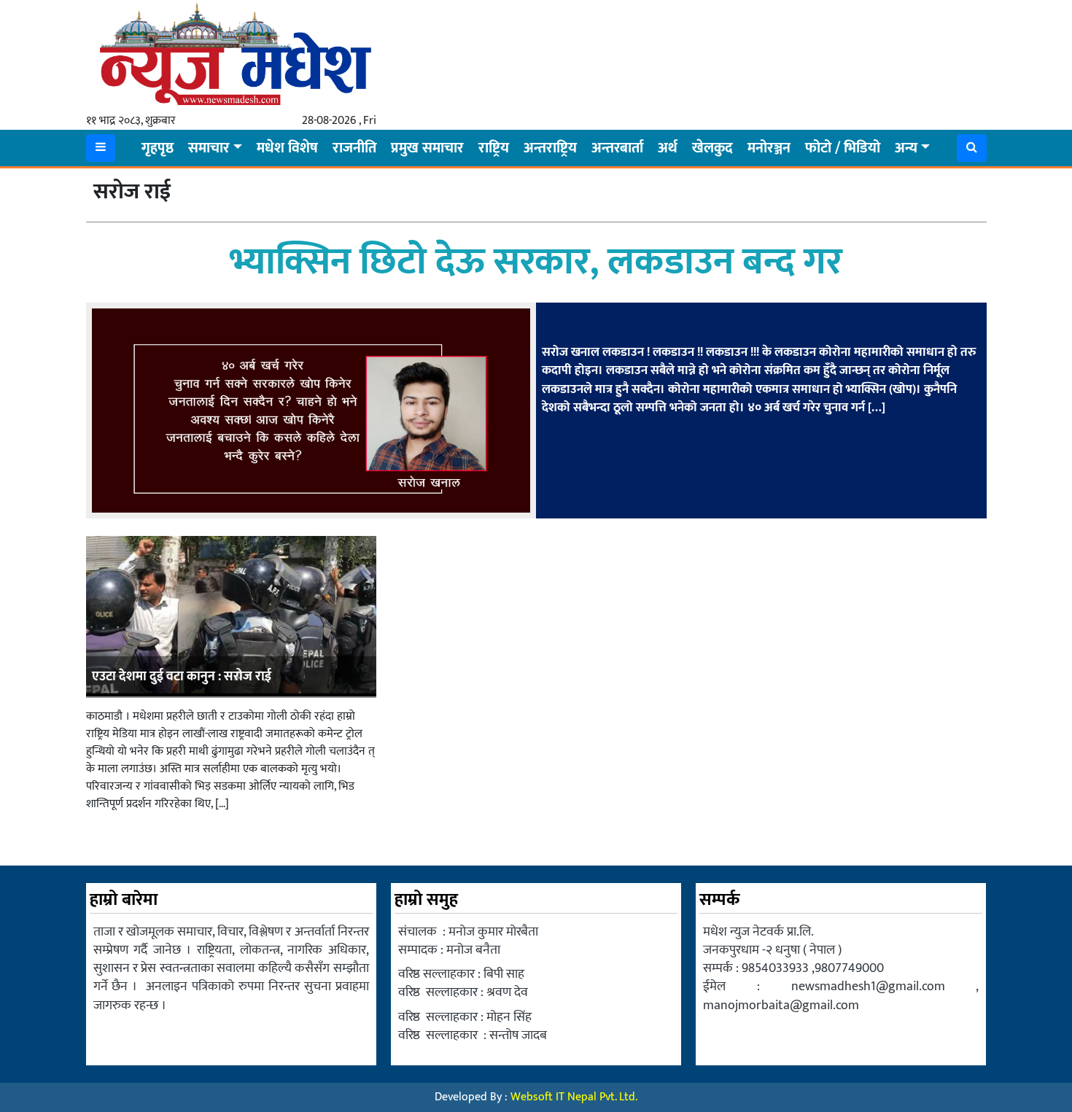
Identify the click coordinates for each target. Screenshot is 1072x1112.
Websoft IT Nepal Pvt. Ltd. (573, 1097)
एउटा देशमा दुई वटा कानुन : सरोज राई (181, 677)
